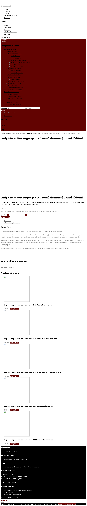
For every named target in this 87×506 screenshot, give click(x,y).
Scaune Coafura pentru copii (20, 62)
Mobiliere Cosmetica (14, 69)
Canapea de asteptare (15, 88)
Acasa (6, 9)
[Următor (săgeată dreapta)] (3, 502)
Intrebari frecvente (10, 16)
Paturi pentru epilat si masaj (16, 81)
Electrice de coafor (17, 66)
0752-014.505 (5, 38)
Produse (7, 14)
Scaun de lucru (12, 52)
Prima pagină (5, 133)
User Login (4, 119)
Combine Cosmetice (14, 96)
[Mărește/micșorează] (6, 500)
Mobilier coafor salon (14, 54)
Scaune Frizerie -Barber (19, 60)
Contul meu (8, 116)
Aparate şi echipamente (12, 102)
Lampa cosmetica (13, 94)
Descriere (7, 221)
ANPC (37, 467)
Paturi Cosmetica (16, 71)
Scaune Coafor (16, 58)
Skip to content (6, 6)
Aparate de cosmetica (11, 92)
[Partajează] (3, 500)
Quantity (3, 215)
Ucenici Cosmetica (17, 73)
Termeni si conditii (10, 459)
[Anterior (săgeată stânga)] (1, 502)
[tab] (45, 221)
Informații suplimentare (12, 223)
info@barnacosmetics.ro (12, 494)
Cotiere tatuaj (15, 79)
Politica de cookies (29, 467)
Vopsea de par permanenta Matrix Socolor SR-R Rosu (18, 202)
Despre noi (7, 12)
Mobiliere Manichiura (14, 83)
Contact (7, 18)
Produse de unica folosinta (13, 90)
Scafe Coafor (15, 56)
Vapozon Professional (14, 98)
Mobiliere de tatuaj (13, 77)
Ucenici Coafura (16, 64)
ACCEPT (61, 504)
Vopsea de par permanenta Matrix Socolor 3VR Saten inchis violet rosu (60, 202)
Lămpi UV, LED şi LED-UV (15, 105)
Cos (25, 459)
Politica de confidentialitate (13, 467)
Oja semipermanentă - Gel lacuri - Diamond (19, 100)
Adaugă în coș (5, 217)
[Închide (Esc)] (1, 500)
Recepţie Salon (12, 86)
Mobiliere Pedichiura (14, 75)
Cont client (20, 459)
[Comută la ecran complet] (4, 500)
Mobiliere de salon (10, 50)
